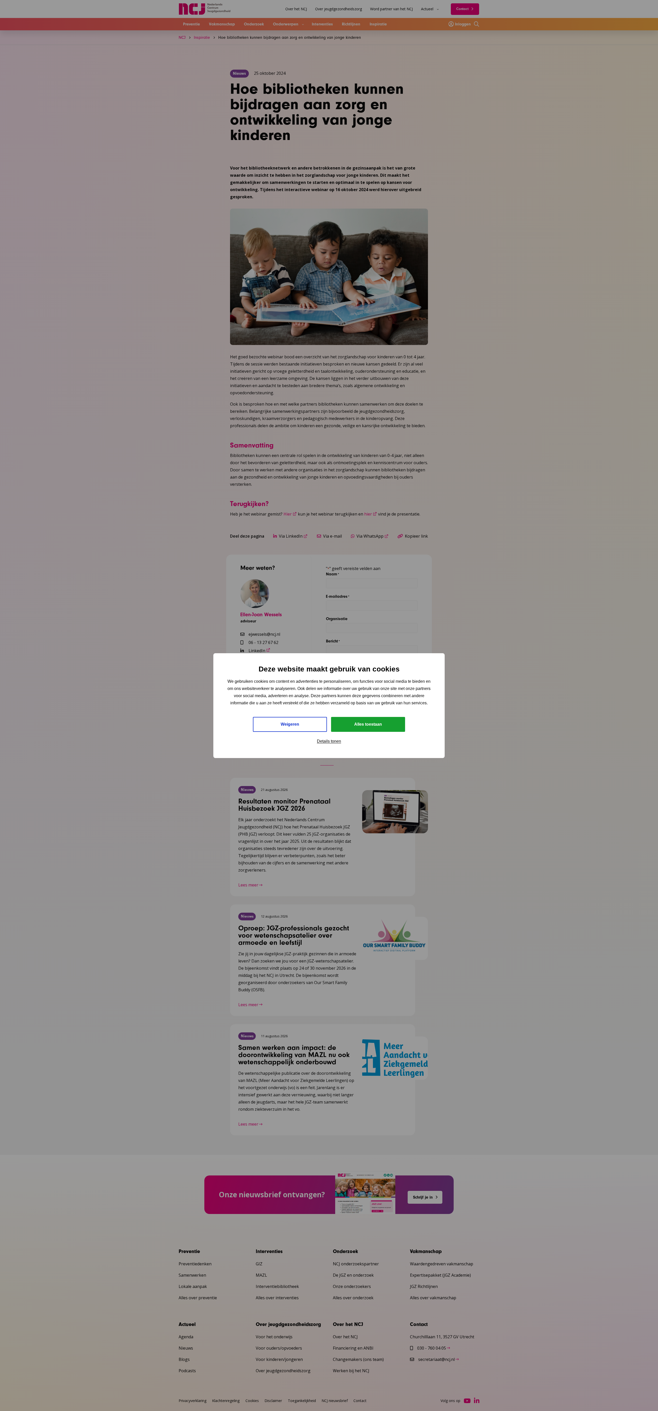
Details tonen (329, 741)
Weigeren (290, 724)
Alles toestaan (368, 724)
